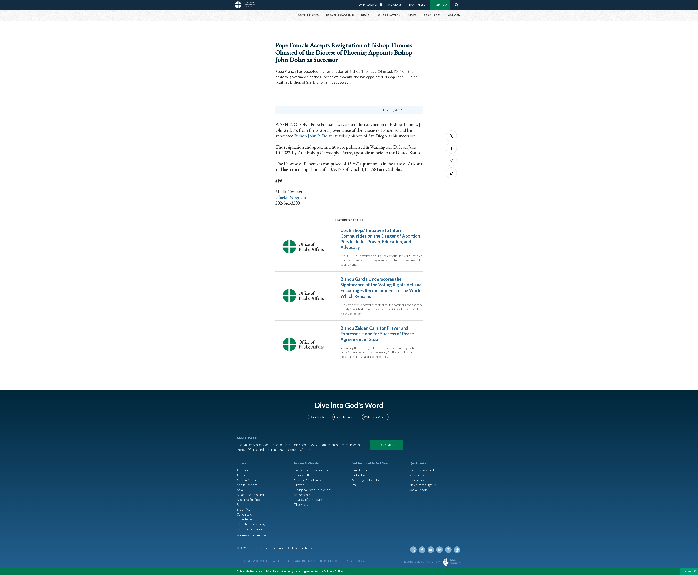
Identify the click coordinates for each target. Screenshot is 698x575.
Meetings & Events (365, 480)
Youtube (431, 549)
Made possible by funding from (421, 561)
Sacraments (302, 495)
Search (456, 4)
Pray (355, 485)
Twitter (451, 135)
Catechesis (244, 519)
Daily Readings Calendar (382, 4)
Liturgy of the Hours (308, 500)
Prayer (299, 485)
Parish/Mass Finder (423, 470)
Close (687, 571)
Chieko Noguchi (290, 197)
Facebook (451, 148)
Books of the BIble (307, 475)
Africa (241, 475)
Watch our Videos (375, 416)
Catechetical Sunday (251, 524)
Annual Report (247, 485)
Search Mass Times (307, 480)
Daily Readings (368, 4)
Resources (416, 475)
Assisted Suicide (248, 500)
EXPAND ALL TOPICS (250, 535)
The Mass (301, 504)
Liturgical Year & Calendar (312, 490)
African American (249, 480)
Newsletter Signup (422, 485)
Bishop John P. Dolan (313, 136)
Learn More (386, 444)
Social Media (418, 490)
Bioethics (243, 509)
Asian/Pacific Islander (252, 495)
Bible (240, 504)
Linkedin (439, 549)
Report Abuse (416, 4)
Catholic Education (250, 529)
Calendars (416, 480)
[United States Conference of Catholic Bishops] (246, 5)
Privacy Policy (355, 560)
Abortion (243, 470)
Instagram (451, 160)
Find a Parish (395, 4)
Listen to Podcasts (346, 416)
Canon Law (244, 514)
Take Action (360, 470)
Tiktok (451, 172)
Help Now (440, 4)
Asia (240, 490)
